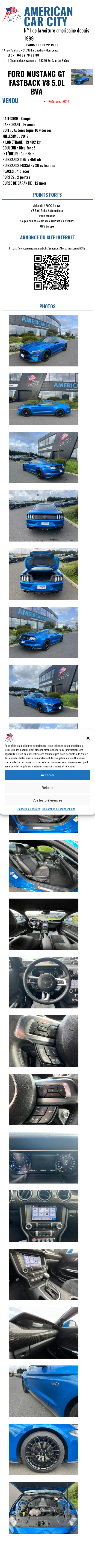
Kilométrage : (13, 142)
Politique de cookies (29, 809)
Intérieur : (11, 154)
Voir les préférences (47, 800)
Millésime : (11, 136)
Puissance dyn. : (16, 159)
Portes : (9, 177)
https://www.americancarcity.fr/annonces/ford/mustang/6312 (47, 248)
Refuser (47, 788)
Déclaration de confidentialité (58, 809)
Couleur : (10, 148)
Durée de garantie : (18, 183)
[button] (88, 738)
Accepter (47, 775)
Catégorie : (11, 118)
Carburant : (12, 124)
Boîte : (8, 130)
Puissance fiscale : (18, 165)
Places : (9, 171)
